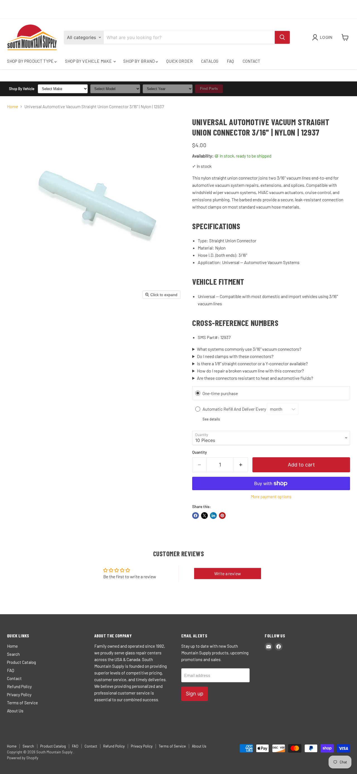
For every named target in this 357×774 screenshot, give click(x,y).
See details (211, 419)
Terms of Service (22, 702)
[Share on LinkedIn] (213, 515)
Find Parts (209, 88)
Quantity (199, 452)
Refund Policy (19, 686)
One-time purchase (220, 393)
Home (12, 106)
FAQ (230, 61)
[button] (323, 37)
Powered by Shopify (22, 758)
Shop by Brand (139, 61)
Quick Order (179, 61)
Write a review (227, 573)
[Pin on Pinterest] (222, 515)
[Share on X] (204, 515)
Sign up (194, 693)
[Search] (282, 37)
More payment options (271, 496)
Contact (251, 61)
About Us (15, 710)
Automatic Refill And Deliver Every (234, 409)
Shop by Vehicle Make (89, 61)
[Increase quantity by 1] (241, 465)
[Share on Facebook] (195, 515)
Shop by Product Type (30, 61)
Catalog (209, 61)
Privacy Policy (19, 694)
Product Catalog (21, 662)
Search (13, 654)
